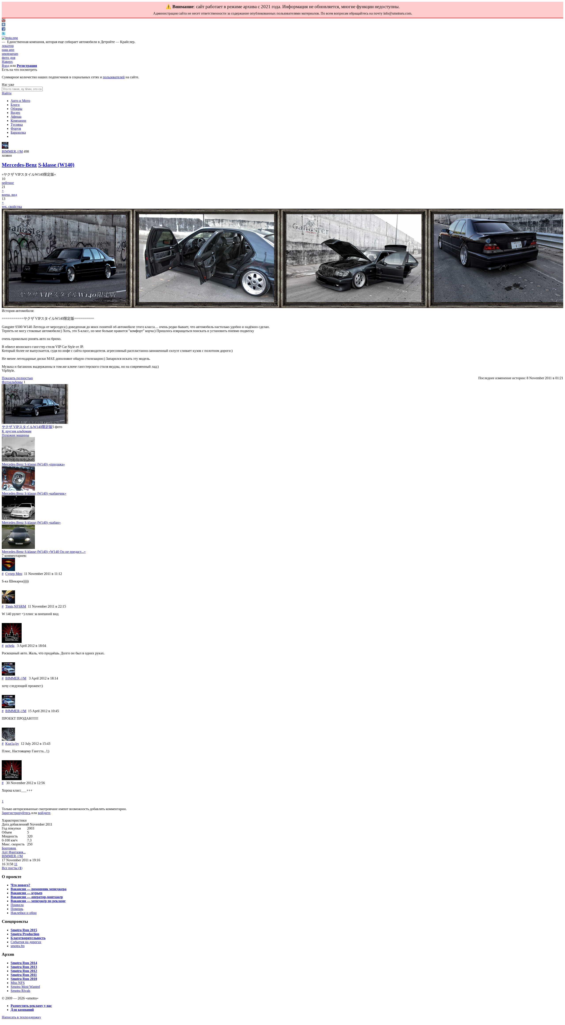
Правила (17, 905)
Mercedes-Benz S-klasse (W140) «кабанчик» (34, 493)
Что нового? (20, 885)
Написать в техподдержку (21, 1017)
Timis (9, 606)
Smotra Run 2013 (24, 967)
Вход (5, 66)
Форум (16, 128)
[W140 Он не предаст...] (18, 548)
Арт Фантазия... (14, 852)
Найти (6, 93)
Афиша (16, 116)
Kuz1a (10, 743)
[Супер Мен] (8, 570)
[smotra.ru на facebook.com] (3, 29)
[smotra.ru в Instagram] (10, 38)
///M (20, 151)
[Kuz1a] (8, 740)
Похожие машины (15, 435)
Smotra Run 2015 (24, 930)
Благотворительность (28, 938)
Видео (15, 113)
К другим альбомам (16, 431)
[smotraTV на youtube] (3, 21)
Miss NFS (18, 983)
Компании (18, 120)
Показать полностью (17, 378)
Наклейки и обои (24, 913)
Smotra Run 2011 (24, 975)
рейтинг (8, 183)
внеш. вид (9, 195)
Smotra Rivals (20, 991)
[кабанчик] (18, 489)
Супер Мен (13, 574)
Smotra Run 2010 (24, 979)
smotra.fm (17, 946)
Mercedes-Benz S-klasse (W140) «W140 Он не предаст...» (44, 552)
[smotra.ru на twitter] (3, 34)
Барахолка (18, 132)
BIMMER (9, 151)
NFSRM (20, 606)
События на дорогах (26, 942)
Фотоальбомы (12, 382)
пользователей (114, 77)
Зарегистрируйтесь (16, 813)
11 (15, 864)
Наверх (7, 62)
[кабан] (18, 518)
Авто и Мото (20, 101)
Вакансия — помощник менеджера (38, 889)
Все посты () (12, 868)
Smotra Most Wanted (25, 987)
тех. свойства (12, 206)
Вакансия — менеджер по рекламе (38, 901)
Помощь (17, 909)
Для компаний (22, 1010)
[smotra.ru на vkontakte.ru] (3, 25)
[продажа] (18, 460)
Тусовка (17, 124)
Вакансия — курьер (26, 893)
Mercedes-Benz (19, 165)
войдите (44, 813)
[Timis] (8, 602)
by (17, 743)
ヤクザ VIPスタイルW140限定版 (27, 427)
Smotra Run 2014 (24, 963)
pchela (9, 646)
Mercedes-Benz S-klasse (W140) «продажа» (33, 464)
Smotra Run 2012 (24, 971)
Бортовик (9, 848)
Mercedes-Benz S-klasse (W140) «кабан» (31, 522)
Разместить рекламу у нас (31, 1006)
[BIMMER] (5, 147)
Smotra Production (25, 934)
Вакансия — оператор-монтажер (37, 897)
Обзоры (16, 109)
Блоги (15, 105)
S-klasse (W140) (56, 165)
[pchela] (12, 642)
